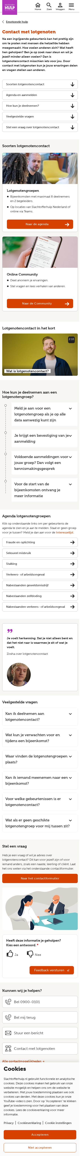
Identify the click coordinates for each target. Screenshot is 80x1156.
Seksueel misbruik (18, 553)
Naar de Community (37, 303)
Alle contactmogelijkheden (21, 1061)
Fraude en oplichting (20, 542)
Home (38, 9)
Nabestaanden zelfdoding (23, 596)
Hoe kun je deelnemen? (22, 105)
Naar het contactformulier (40, 878)
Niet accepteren (40, 1147)
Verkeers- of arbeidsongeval (25, 574)
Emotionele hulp (17, 22)
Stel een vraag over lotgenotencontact (32, 127)
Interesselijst (64, 532)
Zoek (49, 9)
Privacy (9, 1123)
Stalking (11, 563)
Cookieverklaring (29, 1123)
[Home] (9, 7)
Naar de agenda (37, 224)
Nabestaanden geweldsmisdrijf (27, 585)
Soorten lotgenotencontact (25, 84)
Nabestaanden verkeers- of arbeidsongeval (35, 606)
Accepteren (40, 1134)
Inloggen (60, 9)
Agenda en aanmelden (21, 95)
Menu (71, 9)
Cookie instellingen (58, 1123)
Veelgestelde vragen (20, 116)
